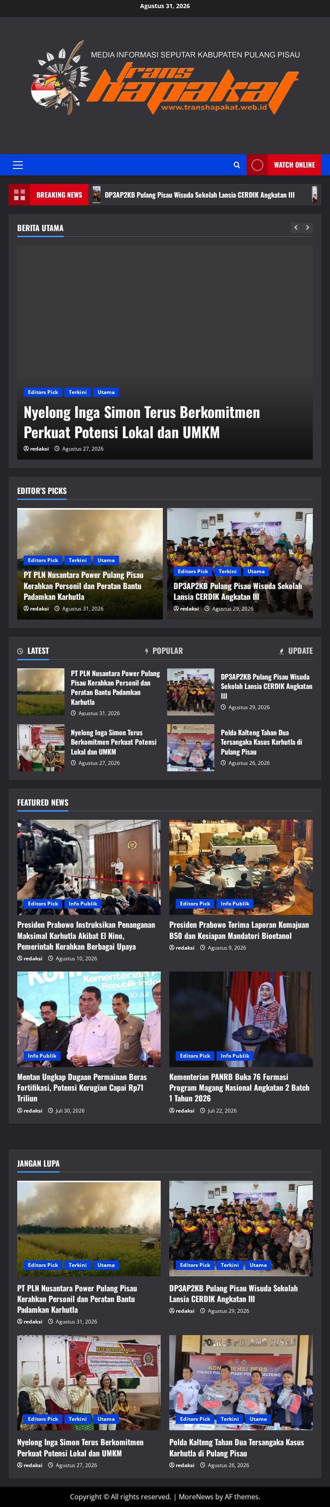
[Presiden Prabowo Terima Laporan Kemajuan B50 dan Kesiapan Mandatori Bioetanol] (241, 867)
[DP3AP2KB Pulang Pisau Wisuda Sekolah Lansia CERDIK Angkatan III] (241, 1228)
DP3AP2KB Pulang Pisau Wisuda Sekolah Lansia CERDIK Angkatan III (156, 195)
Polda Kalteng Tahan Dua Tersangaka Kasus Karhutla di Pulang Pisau (190, 747)
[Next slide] (307, 228)
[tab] (33, 652)
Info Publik (83, 903)
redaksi (39, 448)
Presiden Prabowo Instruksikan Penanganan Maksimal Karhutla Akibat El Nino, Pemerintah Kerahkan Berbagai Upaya (86, 935)
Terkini (78, 392)
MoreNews (196, 1496)
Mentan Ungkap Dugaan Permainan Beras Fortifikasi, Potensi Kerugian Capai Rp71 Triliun (82, 1087)
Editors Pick (43, 392)
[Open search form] (237, 164)
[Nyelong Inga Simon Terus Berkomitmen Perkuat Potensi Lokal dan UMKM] (165, 352)
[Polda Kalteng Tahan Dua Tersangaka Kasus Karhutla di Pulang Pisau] (241, 1383)
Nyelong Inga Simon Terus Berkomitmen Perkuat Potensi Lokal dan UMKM (142, 421)
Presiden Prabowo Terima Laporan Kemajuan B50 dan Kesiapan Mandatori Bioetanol (239, 930)
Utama (106, 392)
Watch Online (294, 164)
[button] (18, 165)
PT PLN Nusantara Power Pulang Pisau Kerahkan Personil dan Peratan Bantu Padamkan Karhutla (40, 692)
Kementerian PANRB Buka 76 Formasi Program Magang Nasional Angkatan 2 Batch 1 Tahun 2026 (239, 1087)
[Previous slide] (295, 228)
